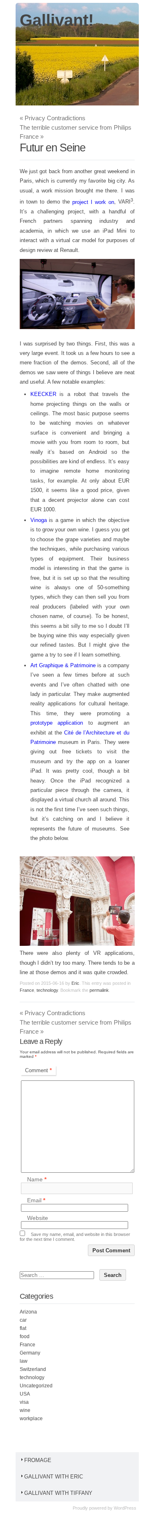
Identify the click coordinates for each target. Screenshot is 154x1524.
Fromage (37, 1460)
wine (25, 1410)
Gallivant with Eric (53, 1477)
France (27, 990)
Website (37, 1218)
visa (24, 1402)
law (24, 1361)
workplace (31, 1418)
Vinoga (38, 520)
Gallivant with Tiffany (58, 1493)
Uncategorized (36, 1386)
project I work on (93, 202)
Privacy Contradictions (52, 117)
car (23, 1320)
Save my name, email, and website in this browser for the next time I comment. (75, 1237)
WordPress (125, 1508)
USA (25, 1394)
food (25, 1336)
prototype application (56, 723)
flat (23, 1328)
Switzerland (33, 1369)
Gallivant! (57, 20)
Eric (75, 983)
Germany (30, 1353)
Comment (38, 1070)
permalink (99, 990)
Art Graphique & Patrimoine (63, 665)
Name (36, 1179)
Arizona (28, 1312)
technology (47, 990)
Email (36, 1200)
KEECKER (43, 394)
